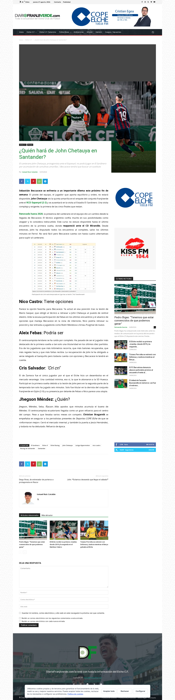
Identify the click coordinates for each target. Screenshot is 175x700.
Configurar (140, 691)
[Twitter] (148, 2)
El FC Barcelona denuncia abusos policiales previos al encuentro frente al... (141, 370)
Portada (30, 145)
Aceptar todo (109, 691)
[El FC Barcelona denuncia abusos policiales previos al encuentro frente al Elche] (120, 370)
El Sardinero (35, 445)
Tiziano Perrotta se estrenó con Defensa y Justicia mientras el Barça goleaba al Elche (94, 544)
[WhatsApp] (39, 181)
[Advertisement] (87, 62)
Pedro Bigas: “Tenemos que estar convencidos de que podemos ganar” (32, 544)
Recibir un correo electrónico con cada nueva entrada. (43, 621)
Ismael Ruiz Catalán (30, 172)
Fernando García (120, 327)
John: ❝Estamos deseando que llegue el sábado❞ (87, 479)
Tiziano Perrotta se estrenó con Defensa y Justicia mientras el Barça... (142, 357)
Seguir (151, 450)
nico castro (96, 445)
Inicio (21, 40)
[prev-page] (20, 552)
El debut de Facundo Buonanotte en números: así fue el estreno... (142, 382)
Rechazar (125, 691)
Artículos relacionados (30, 515)
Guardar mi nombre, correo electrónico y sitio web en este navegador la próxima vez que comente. (63, 613)
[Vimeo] (151, 2)
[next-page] (24, 552)
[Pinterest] (33, 181)
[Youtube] (154, 2)
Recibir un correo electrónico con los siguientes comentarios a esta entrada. (52, 618)
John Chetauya (67, 445)
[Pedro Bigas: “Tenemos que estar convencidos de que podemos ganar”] (33, 530)
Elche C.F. (28, 40)
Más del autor (47, 515)
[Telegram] (45, 181)
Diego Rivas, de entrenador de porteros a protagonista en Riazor (36, 480)
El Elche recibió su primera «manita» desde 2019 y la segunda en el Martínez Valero (63, 544)
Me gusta (150, 444)
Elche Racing (55, 445)
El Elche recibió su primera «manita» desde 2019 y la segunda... (140, 344)
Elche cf (45, 445)
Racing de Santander (27, 448)
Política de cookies (75, 694)
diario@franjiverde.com (93, 678)
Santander (41, 448)
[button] (153, 32)
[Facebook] (142, 2)
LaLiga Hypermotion (82, 445)
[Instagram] (145, 2)
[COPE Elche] (109, 17)
